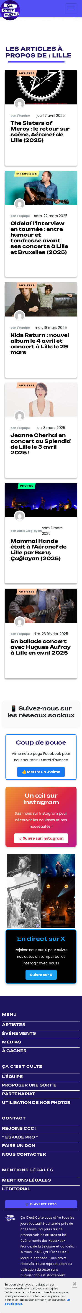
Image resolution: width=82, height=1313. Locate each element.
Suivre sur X (41, 974)
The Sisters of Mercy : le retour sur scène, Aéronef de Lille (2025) (39, 131)
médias (11, 1042)
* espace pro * (20, 1137)
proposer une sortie (29, 1085)
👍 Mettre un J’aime (41, 772)
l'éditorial (16, 1189)
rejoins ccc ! (19, 1128)
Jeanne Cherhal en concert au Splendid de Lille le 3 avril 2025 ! (40, 444)
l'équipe (12, 1076)
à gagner (14, 1050)
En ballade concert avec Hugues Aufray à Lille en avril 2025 (40, 647)
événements (19, 1033)
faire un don (18, 1145)
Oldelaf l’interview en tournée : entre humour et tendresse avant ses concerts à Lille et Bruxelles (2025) (39, 237)
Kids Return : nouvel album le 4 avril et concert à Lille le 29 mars (39, 343)
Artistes (13, 1024)
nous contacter (24, 1154)
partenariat (18, 1094)
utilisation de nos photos (36, 1102)
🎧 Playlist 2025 (41, 1204)
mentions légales (26, 1180)
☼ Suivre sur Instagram (41, 838)
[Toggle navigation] (71, 8)
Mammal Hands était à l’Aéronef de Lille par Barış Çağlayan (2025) (38, 549)
